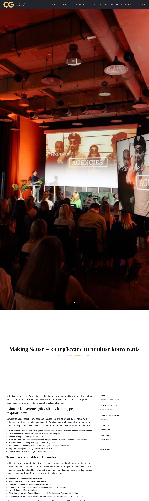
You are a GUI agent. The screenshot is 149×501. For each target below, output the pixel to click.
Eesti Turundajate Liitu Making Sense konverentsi (46, 396)
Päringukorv (139, 4)
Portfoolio (80, 4)
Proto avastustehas (107, 410)
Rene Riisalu (105, 429)
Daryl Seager (105, 449)
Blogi (94, 4)
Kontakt (104, 4)
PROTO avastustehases (17, 399)
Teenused (64, 4)
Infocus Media (105, 439)
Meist (54, 4)
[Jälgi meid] (121, 5)
